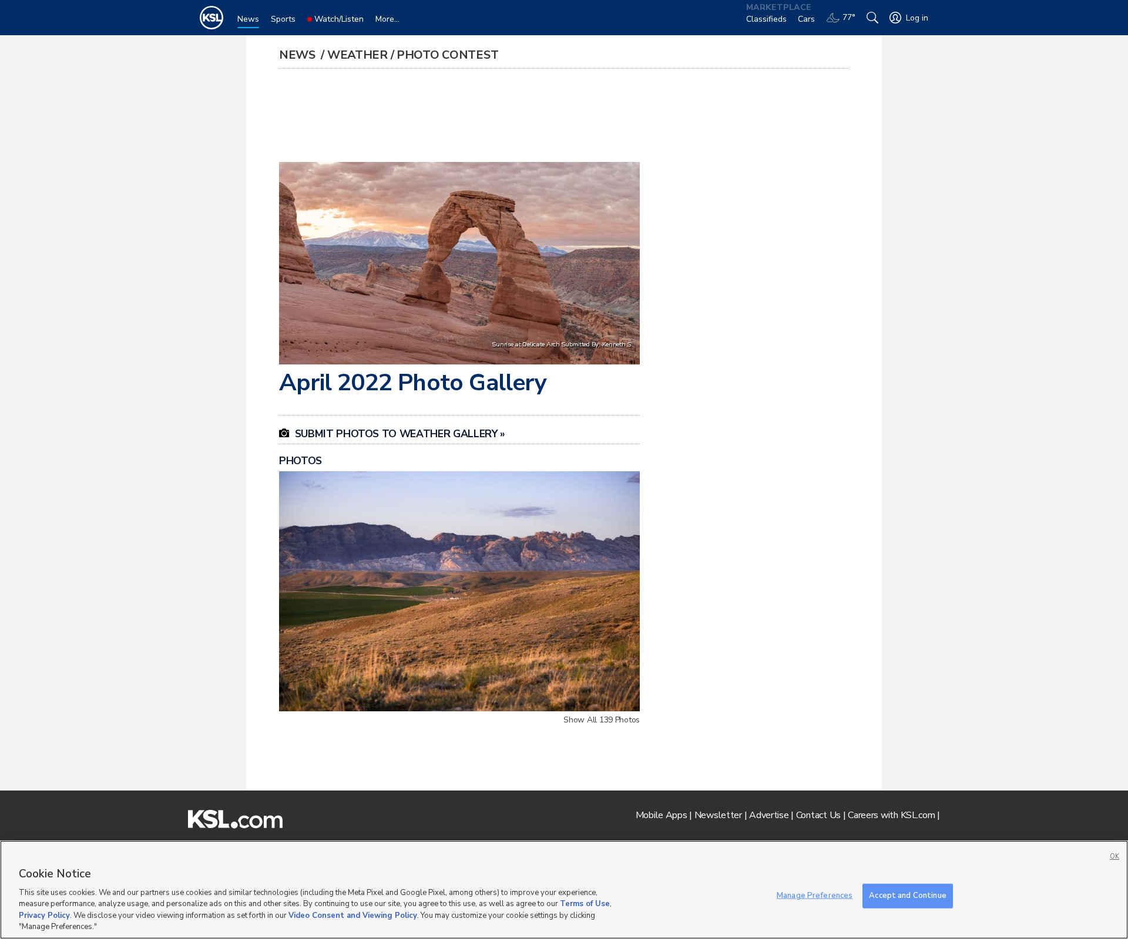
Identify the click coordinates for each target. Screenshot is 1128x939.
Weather (357, 55)
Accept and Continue (907, 895)
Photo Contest (447, 55)
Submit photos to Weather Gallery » (392, 434)
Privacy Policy (44, 915)
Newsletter (718, 815)
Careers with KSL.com (891, 815)
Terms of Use (585, 904)
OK (1114, 856)
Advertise (768, 815)
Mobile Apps (661, 815)
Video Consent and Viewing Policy (352, 915)
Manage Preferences (814, 895)
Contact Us (818, 815)
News (298, 55)
